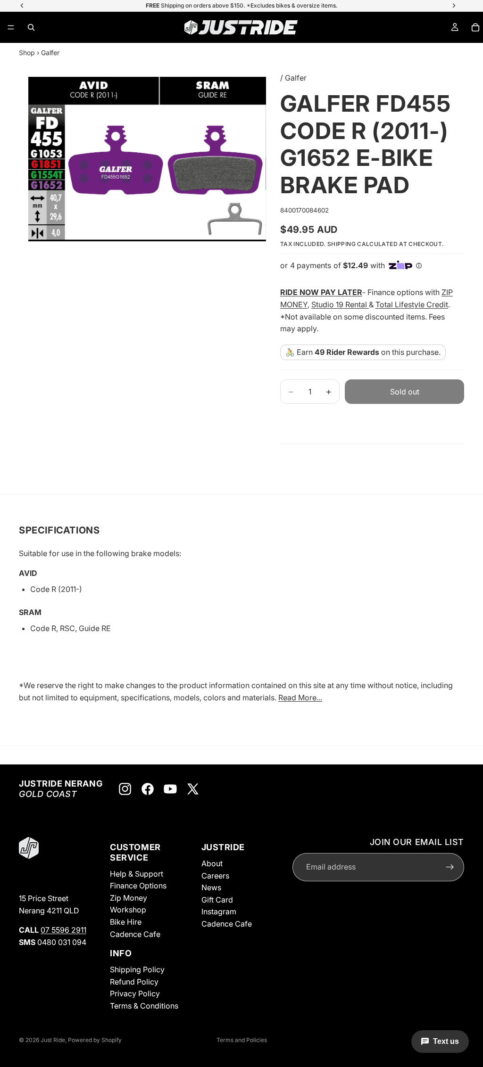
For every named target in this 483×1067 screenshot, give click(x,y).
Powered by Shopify (95, 1039)
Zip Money (128, 897)
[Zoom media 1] (147, 159)
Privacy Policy (135, 993)
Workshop (128, 909)
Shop (27, 53)
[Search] (31, 27)
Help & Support (136, 873)
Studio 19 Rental (340, 304)
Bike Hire (126, 922)
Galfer (50, 53)
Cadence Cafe (135, 933)
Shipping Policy (137, 969)
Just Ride (53, 1039)
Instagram (218, 911)
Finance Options (138, 885)
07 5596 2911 (63, 930)
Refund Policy (134, 981)
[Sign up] (450, 867)
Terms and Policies (242, 1039)
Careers (215, 875)
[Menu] (11, 27)
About (212, 863)
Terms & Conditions (144, 1005)
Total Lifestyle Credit (411, 304)
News (211, 887)
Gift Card (217, 899)
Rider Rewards (352, 352)
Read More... (300, 697)
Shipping (341, 243)
